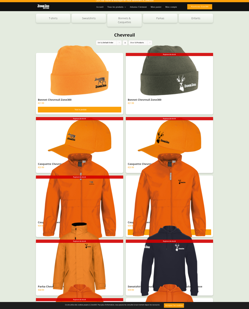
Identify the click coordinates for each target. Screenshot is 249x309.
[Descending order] (125, 42)
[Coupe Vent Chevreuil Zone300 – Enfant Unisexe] (169, 197)
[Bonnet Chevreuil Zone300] (79, 74)
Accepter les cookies (174, 305)
